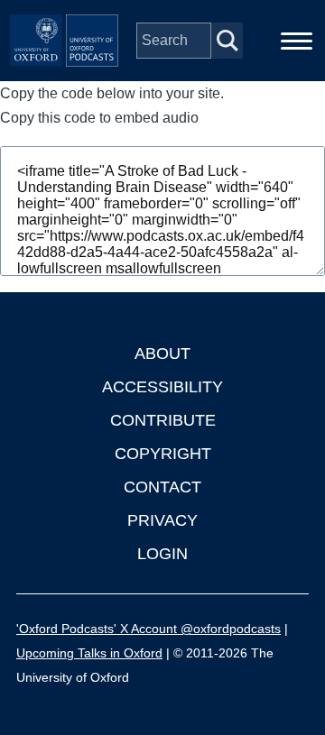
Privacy (162, 520)
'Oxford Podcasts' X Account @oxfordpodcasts (148, 628)
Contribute (163, 420)
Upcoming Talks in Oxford (89, 653)
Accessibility (162, 387)
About (162, 354)
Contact (162, 487)
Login (162, 554)
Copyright (163, 454)
